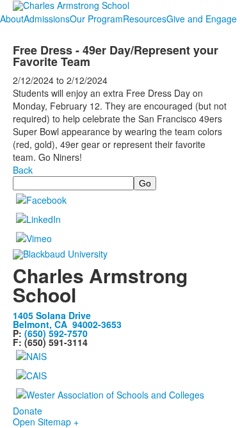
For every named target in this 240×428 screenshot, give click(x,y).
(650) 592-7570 (56, 333)
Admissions (47, 18)
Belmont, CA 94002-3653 (67, 324)
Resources (144, 18)
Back (23, 169)
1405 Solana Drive (52, 315)
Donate (27, 410)
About (12, 18)
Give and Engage (201, 18)
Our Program (96, 18)
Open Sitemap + (46, 421)
